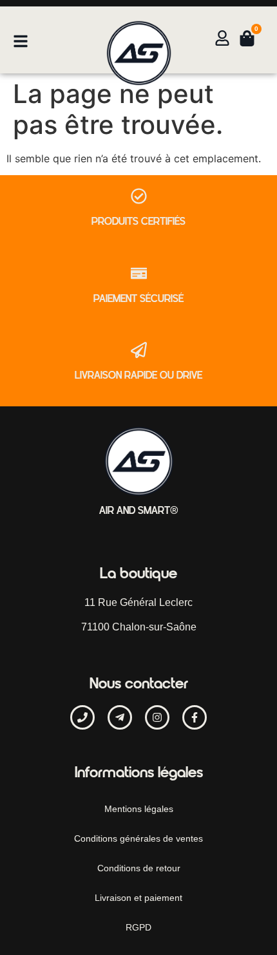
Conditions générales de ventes (138, 838)
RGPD (138, 927)
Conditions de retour (138, 868)
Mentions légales (138, 809)
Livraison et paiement (138, 898)
